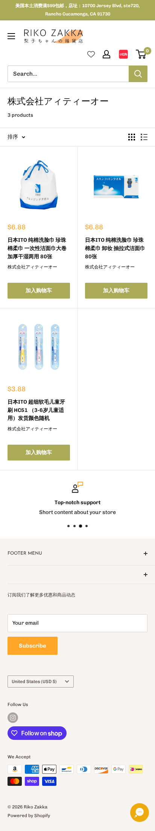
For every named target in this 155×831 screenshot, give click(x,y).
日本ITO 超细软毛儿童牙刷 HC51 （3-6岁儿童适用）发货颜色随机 (36, 410)
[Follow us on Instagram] (13, 717)
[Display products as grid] (131, 137)
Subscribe (32, 645)
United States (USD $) (34, 681)
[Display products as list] (144, 137)
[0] (141, 54)
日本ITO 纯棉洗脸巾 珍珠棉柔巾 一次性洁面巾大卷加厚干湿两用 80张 (37, 248)
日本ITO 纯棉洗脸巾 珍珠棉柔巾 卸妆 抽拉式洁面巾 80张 (115, 248)
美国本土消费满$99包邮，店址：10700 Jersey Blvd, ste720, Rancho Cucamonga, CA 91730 (77, 10)
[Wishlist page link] (91, 54)
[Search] (138, 74)
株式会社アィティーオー (32, 267)
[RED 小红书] (123, 54)
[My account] (106, 54)
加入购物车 (39, 290)
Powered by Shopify (29, 815)
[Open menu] (11, 36)
